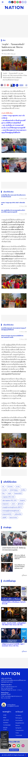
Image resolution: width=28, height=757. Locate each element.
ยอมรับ (4, 744)
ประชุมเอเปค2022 (6, 514)
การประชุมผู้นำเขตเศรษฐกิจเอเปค (10, 510)
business (5, 722)
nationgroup (19, 718)
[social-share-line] (17, 2)
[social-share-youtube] (15, 2)
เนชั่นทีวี (4, 517)
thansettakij (19, 735)
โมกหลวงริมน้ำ (18, 493)
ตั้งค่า (4, 747)
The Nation (18, 715)
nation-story (5, 728)
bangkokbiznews (20, 723)
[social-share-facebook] (10, 2)
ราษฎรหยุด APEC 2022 (8, 497)
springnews (18, 728)
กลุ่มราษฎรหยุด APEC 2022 (9, 500)
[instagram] (23, 747)
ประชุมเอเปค (5, 504)
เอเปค (13, 504)
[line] (18, 747)
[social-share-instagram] (20, 2)
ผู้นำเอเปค (20, 504)
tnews (17, 733)
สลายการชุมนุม (14, 490)
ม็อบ (3, 493)
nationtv (18, 725)
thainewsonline (20, 730)
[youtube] (14, 747)
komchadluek (19, 720)
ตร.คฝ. (18, 486)
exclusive (6, 720)
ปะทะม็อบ (23, 490)
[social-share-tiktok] (12, 2)
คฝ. (3, 486)
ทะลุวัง (9, 493)
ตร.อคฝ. (4, 490)
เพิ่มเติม (5, 741)
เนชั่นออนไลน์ (18, 514)
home (4, 715)
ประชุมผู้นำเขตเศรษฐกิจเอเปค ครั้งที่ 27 (12, 507)
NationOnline (13, 517)
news (4, 717)
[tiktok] (9, 747)
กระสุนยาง (22, 500)
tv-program (6, 725)
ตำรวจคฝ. (10, 486)
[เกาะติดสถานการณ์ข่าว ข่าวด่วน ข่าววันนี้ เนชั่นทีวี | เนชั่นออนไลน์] (14, 7)
